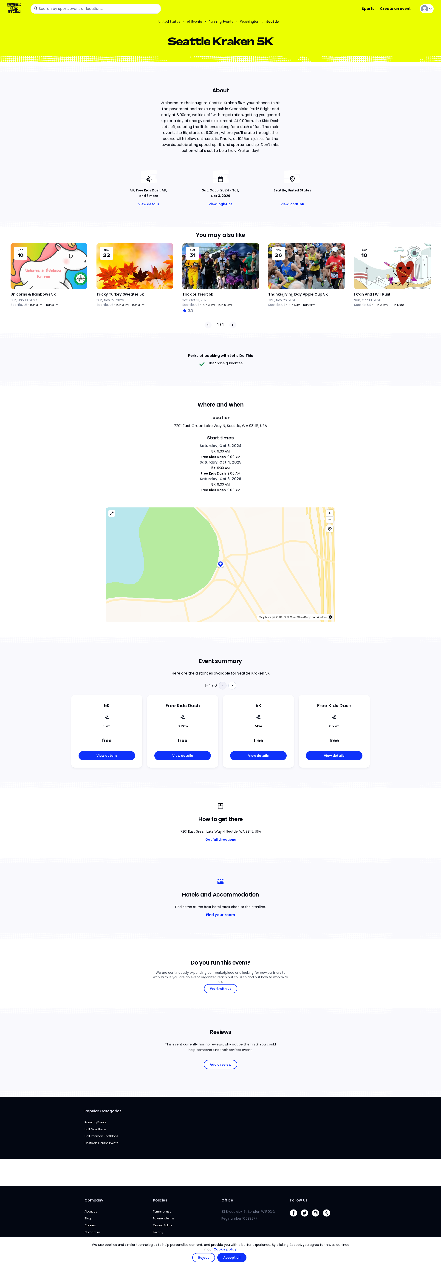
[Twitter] (306, 1217)
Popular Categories (103, 1111)
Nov (106, 250)
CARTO (281, 617)
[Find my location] (329, 528)
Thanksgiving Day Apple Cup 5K (298, 294)
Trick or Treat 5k (197, 294)
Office (227, 1200)
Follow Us (299, 1200)
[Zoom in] (329, 513)
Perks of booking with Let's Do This (220, 355)
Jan (20, 250)
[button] (220, 565)
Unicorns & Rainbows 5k (33, 294)
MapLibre (265, 617)
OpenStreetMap (300, 617)
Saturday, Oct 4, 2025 (220, 462)
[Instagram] (317, 1217)
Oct (192, 250)
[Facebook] (295, 1217)
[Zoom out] (329, 519)
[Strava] (328, 1217)
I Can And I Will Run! (372, 294)
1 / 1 (220, 324)
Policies (160, 1200)
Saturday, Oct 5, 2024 (220, 445)
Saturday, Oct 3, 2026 (220, 478)
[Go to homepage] (15, 8)
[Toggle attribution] (330, 617)
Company (94, 1200)
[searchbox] (96, 9)
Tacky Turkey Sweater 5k (120, 294)
